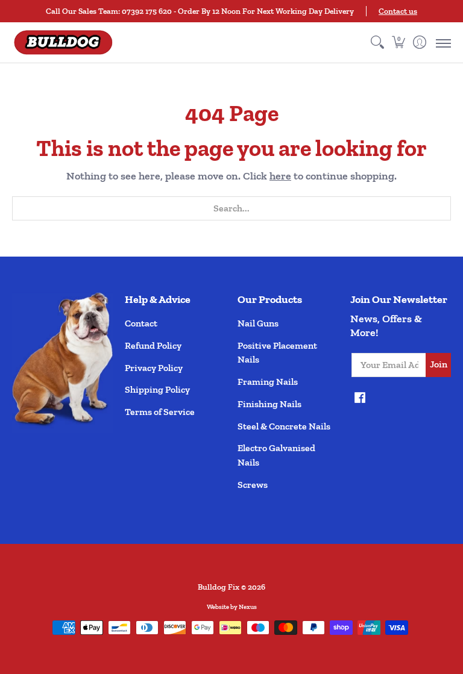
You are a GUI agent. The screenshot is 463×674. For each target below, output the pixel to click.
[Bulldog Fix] (63, 42)
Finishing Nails (269, 404)
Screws (253, 484)
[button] (398, 42)
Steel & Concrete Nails (284, 426)
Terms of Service (160, 411)
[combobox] (231, 208)
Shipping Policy (157, 389)
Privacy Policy (154, 367)
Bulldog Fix (218, 586)
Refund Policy (153, 345)
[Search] (377, 42)
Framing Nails (268, 381)
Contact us (398, 11)
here (280, 176)
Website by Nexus (232, 607)
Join (438, 364)
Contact (141, 323)
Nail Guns (258, 323)
